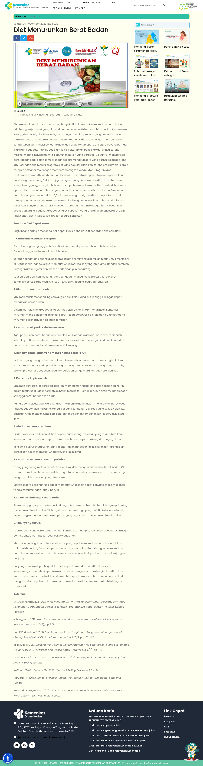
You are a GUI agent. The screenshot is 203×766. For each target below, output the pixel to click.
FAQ (166, 726)
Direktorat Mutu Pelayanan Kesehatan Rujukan (116, 745)
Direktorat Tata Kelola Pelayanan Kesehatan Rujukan (119, 735)
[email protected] (29, 737)
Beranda (58, 2)
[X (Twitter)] (32, 745)
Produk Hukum (62, 8)
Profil (72, 2)
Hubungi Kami (172, 736)
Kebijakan (169, 721)
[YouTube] (16, 745)
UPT (113, 2)
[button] (7, 758)
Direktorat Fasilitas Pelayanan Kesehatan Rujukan (117, 740)
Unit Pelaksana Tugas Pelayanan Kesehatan (114, 750)
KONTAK (80, 8)
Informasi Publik (93, 2)
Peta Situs (169, 731)
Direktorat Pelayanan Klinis (104, 725)
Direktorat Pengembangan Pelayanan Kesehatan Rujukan (122, 730)
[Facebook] (24, 745)
